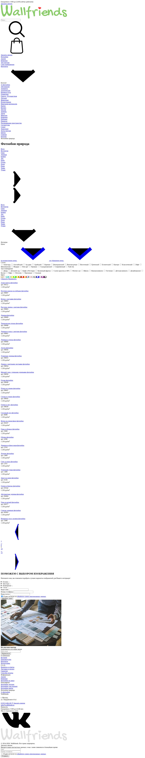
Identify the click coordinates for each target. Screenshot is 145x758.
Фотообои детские (7, 684)
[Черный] (45, 277)
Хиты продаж (6, 131)
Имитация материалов (9, 104)
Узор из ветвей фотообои (10, 502)
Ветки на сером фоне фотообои (12, 421)
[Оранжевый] (25, 277)
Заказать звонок (6, 4)
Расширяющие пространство (11, 123)
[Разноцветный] (27, 277)
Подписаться (6, 653)
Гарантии (4, 671)
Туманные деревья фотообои (11, 356)
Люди (3, 113)
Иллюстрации (6, 102)
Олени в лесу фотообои (9, 405)
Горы (3, 208)
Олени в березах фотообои (10, 486)
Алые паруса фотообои (9, 283)
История (4, 657)
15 (2, 553)
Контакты (4, 66)
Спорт (3, 127)
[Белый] (4, 277)
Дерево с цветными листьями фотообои (15, 364)
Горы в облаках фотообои (10, 429)
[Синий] (38, 277)
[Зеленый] (15, 277)
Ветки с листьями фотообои (11, 299)
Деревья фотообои (7, 315)
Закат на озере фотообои (10, 478)
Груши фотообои (7, 380)
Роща (3, 222)
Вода (2, 205)
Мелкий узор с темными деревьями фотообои (17, 372)
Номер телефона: (7, 592)
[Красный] (22, 277)
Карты (3, 106)
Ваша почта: (5, 594)
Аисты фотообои (7, 348)
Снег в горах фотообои (9, 462)
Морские (4, 115)
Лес (2, 214)
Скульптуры (5, 125)
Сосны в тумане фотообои (10, 397)
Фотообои (4, 57)
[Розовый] (30, 277)
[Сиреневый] (40, 277)
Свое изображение (7, 64)
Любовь (4, 112)
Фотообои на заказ (7, 680)
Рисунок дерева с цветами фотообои (14, 307)
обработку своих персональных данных (31, 596)
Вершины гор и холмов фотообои (13, 519)
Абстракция (5, 87)
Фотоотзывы (5, 663)
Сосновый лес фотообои (10, 413)
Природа (4, 121)
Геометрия (4, 94)
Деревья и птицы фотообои (11, 340)
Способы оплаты (7, 673)
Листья (3, 110)
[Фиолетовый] (43, 277)
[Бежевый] (2, 277)
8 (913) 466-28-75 (7, 703)
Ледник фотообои (7, 453)
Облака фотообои (7, 437)
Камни (3, 212)
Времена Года (6, 92)
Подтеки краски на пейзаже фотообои (14, 291)
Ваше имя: (4, 590)
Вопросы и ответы (7, 667)
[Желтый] (12, 277)
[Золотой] (17, 277)
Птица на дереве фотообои (10, 388)
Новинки (4, 61)
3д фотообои (5, 85)
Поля (3, 220)
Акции (3, 59)
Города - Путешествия (9, 96)
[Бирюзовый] (7, 277)
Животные (5, 100)
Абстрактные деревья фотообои (12, 494)
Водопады (4, 207)
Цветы (3, 133)
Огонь (3, 218)
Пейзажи (4, 119)
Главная (4, 135)
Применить (12, 279)
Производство (6, 659)
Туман (3, 226)
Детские (4, 98)
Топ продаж (5, 63)
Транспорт (4, 129)
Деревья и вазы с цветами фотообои (14, 331)
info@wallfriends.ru (7, 705)
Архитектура (5, 90)
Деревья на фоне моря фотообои (12, 445)
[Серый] (35, 277)
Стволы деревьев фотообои (11, 510)
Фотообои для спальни (9, 686)
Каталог (4, 136)
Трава (3, 224)
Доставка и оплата (7, 669)
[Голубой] (9, 277)
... (1, 543)
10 (2, 549)
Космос (3, 108)
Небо (3, 216)
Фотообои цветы (7, 688)
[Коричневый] (20, 277)
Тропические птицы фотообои (12, 323)
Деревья (4, 210)
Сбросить (4, 279)
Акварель (4, 89)
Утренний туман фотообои (10, 470)
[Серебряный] (32, 277)
